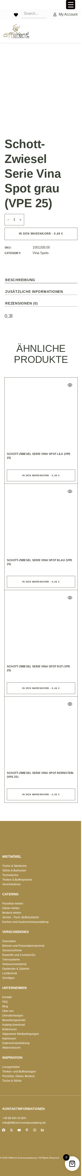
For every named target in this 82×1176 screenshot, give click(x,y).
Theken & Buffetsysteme (17, 879)
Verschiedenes (11, 884)
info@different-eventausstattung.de (24, 1122)
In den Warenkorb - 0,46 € (41, 233)
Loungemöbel (11, 1067)
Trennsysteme (11, 959)
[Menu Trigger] (70, 4)
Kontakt (7, 997)
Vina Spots (41, 253)
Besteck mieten (11, 912)
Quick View (70, 385)
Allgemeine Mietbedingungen (20, 1034)
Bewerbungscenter (14, 1020)
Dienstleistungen (12, 1015)
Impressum (9, 1038)
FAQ (5, 1001)
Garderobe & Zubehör (15, 968)
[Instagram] (34, 1130)
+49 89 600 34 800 (14, 1118)
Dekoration (9, 941)
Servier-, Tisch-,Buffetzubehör (20, 917)
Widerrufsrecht (11, 1047)
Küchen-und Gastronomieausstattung (25, 922)
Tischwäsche (10, 875)
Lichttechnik (9, 973)
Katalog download (13, 1024)
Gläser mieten (11, 908)
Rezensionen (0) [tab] (21, 303)
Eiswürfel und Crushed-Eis (18, 955)
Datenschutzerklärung (16, 1043)
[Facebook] (3, 1130)
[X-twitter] (11, 1130)
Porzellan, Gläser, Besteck (18, 1076)
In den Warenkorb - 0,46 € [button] (41, 475)
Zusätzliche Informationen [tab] (34, 292)
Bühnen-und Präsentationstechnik (23, 945)
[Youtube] (19, 1130)
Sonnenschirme (12, 950)
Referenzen (9, 1029)
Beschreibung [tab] (20, 280)
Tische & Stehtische (14, 866)
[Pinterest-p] (26, 1130)
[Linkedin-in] (42, 1130)
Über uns (8, 1011)
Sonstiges (8, 978)
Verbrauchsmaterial (14, 964)
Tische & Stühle (12, 1080)
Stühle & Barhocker (14, 870)
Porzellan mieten (12, 903)
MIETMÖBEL (11, 856)
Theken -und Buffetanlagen (19, 1071)
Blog (5, 1006)
